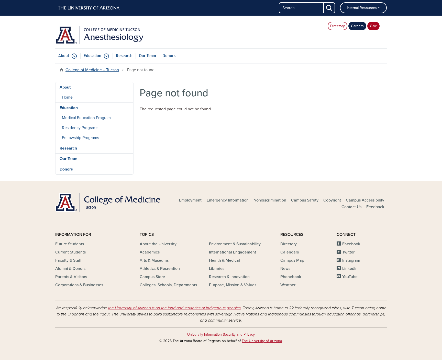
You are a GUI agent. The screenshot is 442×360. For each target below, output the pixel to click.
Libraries (216, 268)
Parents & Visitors (71, 276)
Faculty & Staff (68, 260)
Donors (168, 56)
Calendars (289, 252)
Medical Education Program (86, 117)
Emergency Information (228, 200)
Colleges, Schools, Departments (168, 285)
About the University (158, 244)
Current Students (70, 252)
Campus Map (292, 260)
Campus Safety (304, 200)
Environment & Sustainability (235, 244)
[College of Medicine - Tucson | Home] (108, 202)
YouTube (350, 276)
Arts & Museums (154, 260)
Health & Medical (224, 260)
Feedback (375, 206)
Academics (150, 252)
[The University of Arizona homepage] (89, 8)
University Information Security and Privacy (221, 334)
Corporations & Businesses (79, 285)
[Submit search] (329, 7)
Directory (337, 26)
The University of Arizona (262, 341)
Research (124, 56)
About (63, 56)
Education (92, 56)
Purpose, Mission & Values (232, 285)
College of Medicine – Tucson (92, 69)
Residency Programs (80, 127)
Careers (357, 26)
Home (67, 97)
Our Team (147, 56)
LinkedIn (350, 268)
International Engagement (232, 252)
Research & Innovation (229, 276)
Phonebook (290, 276)
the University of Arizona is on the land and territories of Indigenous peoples (174, 308)
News (285, 268)
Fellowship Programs (80, 137)
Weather (287, 285)
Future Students (69, 244)
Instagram (351, 260)
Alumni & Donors (70, 268)
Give (373, 26)
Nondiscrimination (269, 200)
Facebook (351, 244)
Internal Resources (362, 8)
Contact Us (351, 206)
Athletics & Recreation (160, 268)
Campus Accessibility (365, 200)
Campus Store (152, 276)
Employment (190, 200)
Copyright (332, 200)
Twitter (348, 252)
